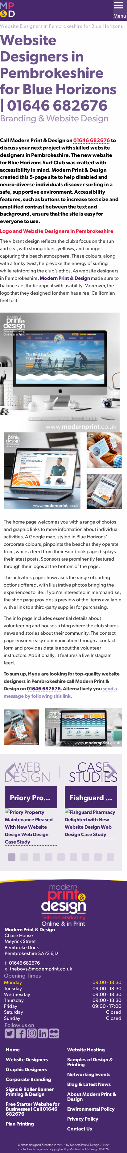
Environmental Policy (91, 1108)
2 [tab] (24, 857)
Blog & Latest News (89, 1084)
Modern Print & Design (65, 278)
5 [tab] (61, 857)
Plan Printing (20, 1123)
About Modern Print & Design (91, 1096)
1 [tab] (11, 857)
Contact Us (79, 1128)
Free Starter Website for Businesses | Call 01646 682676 (32, 1108)
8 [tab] (98, 857)
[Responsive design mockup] (104, 450)
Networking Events (88, 1074)
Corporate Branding (28, 1079)
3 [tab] (36, 857)
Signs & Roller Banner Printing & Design (30, 1091)
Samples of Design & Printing (90, 1061)
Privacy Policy (82, 1118)
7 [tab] (85, 857)
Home (13, 1049)
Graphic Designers (26, 1069)
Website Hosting (86, 1049)
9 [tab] (110, 857)
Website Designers (27, 1059)
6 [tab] (73, 857)
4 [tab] (48, 857)
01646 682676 (44, 688)
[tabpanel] (31, 816)
